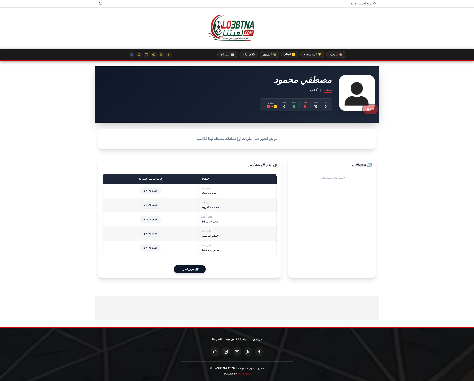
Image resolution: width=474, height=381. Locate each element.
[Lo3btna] (237, 28)
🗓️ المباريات (227, 54)
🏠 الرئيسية (335, 54)
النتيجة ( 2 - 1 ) (150, 205)
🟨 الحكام (289, 54)
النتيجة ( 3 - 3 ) (150, 191)
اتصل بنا (217, 339)
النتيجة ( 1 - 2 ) (150, 219)
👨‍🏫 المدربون (269, 54)
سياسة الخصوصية (237, 339)
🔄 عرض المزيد (189, 269)
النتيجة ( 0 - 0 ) (150, 233)
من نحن (257, 339)
